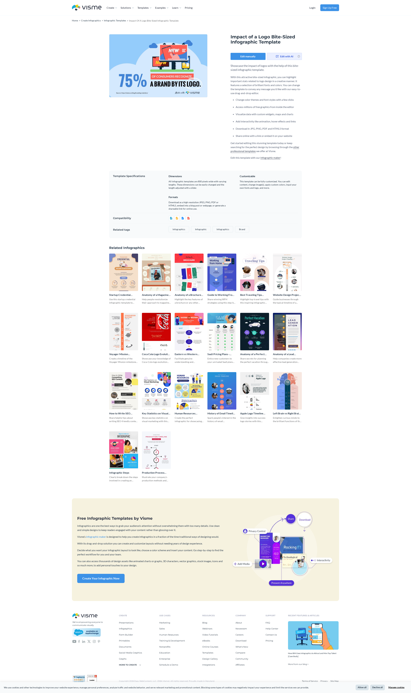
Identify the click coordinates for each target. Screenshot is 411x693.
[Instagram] (94, 641)
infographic (201, 229)
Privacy (324, 681)
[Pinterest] (99, 641)
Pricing (188, 7)
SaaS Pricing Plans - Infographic (218, 354)
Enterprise (164, 659)
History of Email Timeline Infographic (221, 413)
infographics (179, 229)
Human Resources (169, 634)
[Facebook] (79, 641)
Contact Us (271, 634)
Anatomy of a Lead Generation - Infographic (287, 354)
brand (242, 229)
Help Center (272, 628)
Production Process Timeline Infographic (154, 472)
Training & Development (172, 640)
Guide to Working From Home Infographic (220, 295)
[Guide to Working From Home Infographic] (221, 272)
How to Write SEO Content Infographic (120, 413)
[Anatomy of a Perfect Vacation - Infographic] (254, 331)
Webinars (207, 628)
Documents (125, 646)
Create (110, 7)
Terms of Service (310, 681)
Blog (204, 622)
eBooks (206, 640)
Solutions (126, 7)
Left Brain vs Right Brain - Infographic (287, 413)
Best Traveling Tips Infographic (251, 295)
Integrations (208, 664)
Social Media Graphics (130, 652)
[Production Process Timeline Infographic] (156, 450)
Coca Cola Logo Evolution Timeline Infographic (156, 354)
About (239, 622)
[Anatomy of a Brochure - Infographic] (189, 272)
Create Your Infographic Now (100, 578)
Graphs (122, 659)
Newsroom (241, 628)
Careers (239, 634)
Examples (160, 7)
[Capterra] (79, 676)
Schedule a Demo (168, 664)
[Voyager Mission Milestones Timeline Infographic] (123, 331)
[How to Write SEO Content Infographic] (123, 391)
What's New (242, 646)
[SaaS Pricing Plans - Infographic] (221, 331)
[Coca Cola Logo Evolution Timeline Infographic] (156, 331)
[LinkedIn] (83, 641)
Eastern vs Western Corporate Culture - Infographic (186, 354)
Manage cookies (396, 687)
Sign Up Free (330, 7)
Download (241, 640)
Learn (175, 7)
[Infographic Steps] (123, 450)
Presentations (126, 622)
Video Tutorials (210, 634)
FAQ (268, 622)
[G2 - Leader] (92, 676)
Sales (162, 628)
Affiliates (240, 664)
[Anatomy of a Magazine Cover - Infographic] (156, 272)
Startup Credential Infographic (120, 295)
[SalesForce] (86, 632)
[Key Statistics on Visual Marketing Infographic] (156, 391)
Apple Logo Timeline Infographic (251, 413)
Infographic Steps (119, 472)
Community (242, 659)
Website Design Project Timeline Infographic (286, 295)
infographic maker (270, 157)
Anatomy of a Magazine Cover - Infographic (155, 295)
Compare (240, 652)
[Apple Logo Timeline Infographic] (254, 391)
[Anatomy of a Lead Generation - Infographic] (287, 331)
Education (164, 652)
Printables (124, 640)
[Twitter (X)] (89, 641)
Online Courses (210, 646)
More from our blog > (298, 664)
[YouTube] (74, 641)
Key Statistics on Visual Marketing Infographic (155, 413)
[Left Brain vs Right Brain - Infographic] (287, 391)
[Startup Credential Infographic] (123, 272)
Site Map (334, 681)
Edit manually (248, 56)
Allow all (362, 687)
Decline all (377, 687)
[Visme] (86, 8)
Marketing (164, 622)
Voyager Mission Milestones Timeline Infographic (120, 354)
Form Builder (126, 634)
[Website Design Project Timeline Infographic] (287, 272)
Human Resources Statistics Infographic (187, 413)
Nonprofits (164, 646)
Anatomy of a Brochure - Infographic (189, 295)
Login (312, 7)
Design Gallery (210, 659)
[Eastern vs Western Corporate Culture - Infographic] (189, 331)
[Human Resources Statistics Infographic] (189, 391)
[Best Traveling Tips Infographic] (254, 272)
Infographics (125, 628)
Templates (143, 7)
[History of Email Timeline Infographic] (221, 391)
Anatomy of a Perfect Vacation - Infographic (252, 354)
